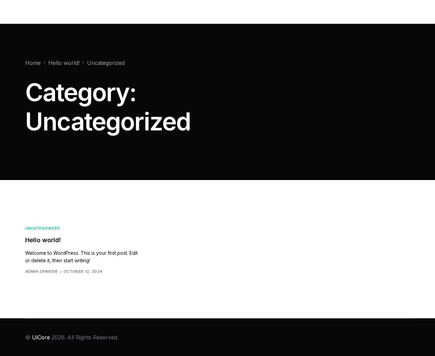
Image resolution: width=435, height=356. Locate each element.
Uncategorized (42, 228)
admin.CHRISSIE (41, 271)
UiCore (41, 337)
